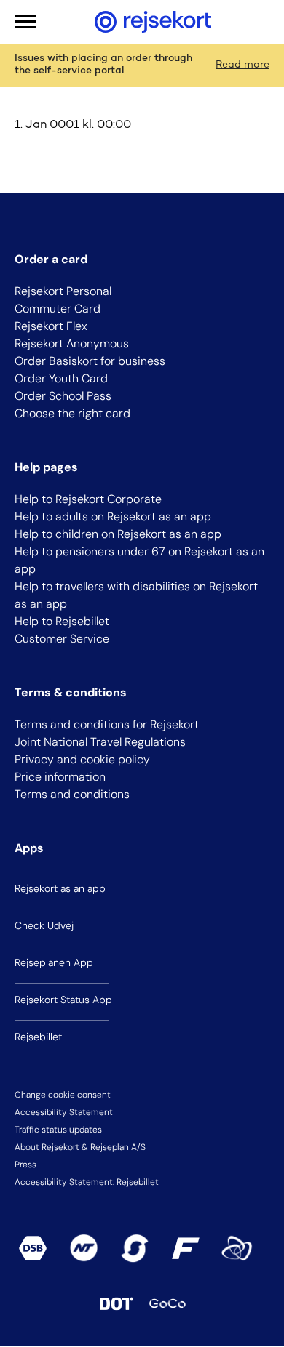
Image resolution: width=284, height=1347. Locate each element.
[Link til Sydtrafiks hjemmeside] (135, 1248)
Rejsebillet (38, 1036)
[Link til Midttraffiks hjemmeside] (236, 1248)
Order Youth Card (61, 378)
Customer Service (62, 638)
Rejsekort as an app (60, 888)
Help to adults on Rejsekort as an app (113, 516)
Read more (242, 65)
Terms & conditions (71, 692)
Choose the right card (72, 413)
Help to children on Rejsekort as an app (118, 534)
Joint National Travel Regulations (100, 741)
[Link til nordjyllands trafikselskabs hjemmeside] (84, 1248)
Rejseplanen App (54, 962)
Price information (60, 776)
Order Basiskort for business (90, 361)
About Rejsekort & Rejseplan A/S (80, 1147)
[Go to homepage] (153, 21)
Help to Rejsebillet (62, 621)
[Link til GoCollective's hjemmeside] (167, 1303)
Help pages (46, 467)
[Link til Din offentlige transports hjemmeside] (116, 1303)
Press (25, 1164)
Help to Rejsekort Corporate (88, 499)
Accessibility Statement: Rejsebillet (87, 1182)
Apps (29, 848)
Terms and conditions (72, 794)
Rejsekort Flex (51, 326)
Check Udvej (44, 925)
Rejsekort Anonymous (72, 343)
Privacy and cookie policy (82, 759)
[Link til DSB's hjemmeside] (33, 1248)
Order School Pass (63, 395)
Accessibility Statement (64, 1112)
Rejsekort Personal (63, 291)
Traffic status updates (58, 1129)
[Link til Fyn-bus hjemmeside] (185, 1248)
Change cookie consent (63, 1095)
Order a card (51, 259)
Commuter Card (57, 308)
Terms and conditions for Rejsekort (107, 724)
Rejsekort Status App (63, 999)
